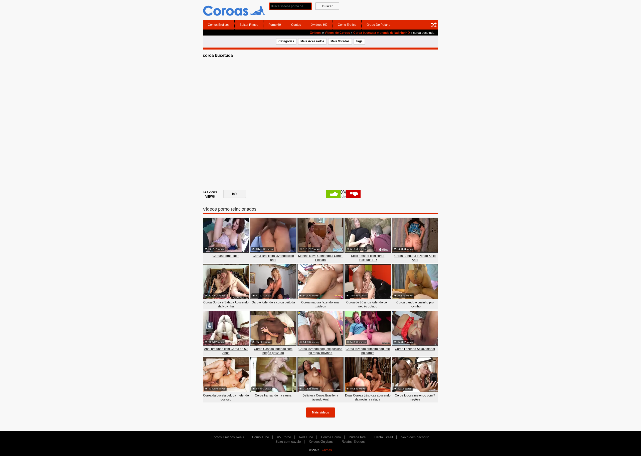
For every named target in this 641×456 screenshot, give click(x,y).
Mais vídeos (320, 412)
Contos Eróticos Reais (228, 437)
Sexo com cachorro (415, 437)
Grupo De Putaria (378, 25)
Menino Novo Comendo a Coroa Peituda (320, 258)
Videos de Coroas (337, 33)
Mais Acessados (312, 41)
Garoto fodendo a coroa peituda (273, 302)
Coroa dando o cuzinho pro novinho (415, 304)
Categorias (286, 41)
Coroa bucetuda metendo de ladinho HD (381, 33)
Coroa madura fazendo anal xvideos (320, 304)
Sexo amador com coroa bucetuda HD (367, 258)
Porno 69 (274, 25)
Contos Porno (331, 437)
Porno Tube (260, 437)
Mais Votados (340, 41)
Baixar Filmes (249, 25)
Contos (296, 25)
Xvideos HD (319, 25)
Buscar (327, 6)
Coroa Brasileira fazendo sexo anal (273, 258)
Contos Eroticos (218, 25)
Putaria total (357, 437)
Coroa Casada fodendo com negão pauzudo (273, 351)
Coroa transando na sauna (273, 395)
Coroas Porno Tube (226, 256)
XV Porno (284, 437)
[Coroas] (234, 10)
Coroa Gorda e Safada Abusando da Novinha (226, 304)
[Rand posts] (434, 25)
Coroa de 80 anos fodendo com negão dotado (367, 304)
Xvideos (316, 33)
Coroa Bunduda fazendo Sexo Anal (415, 258)
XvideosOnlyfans (321, 441)
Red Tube (306, 437)
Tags (359, 41)
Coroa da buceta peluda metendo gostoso (226, 397)
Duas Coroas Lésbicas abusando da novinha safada (368, 397)
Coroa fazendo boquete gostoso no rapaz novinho (320, 351)
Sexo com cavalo (288, 441)
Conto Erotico (347, 25)
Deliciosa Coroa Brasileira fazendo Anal (320, 397)
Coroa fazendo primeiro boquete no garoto (368, 351)
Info (234, 194)
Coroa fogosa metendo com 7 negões (415, 397)
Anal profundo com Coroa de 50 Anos (226, 351)
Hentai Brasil (383, 437)
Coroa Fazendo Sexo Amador (415, 349)
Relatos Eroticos (354, 441)
